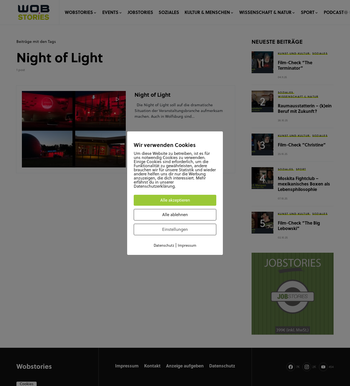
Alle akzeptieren (175, 200)
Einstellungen (175, 229)
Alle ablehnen (175, 214)
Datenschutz (164, 245)
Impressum (187, 245)
